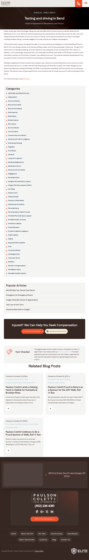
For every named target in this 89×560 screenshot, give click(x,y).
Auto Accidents (14, 101)
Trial (9, 246)
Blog (54, 540)
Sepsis (10, 239)
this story (26, 79)
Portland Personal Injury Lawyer (20, 216)
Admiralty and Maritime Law (18, 93)
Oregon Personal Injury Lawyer (19, 181)
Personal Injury (13, 208)
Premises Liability (14, 224)
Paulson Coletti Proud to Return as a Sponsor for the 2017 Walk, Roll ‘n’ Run (65, 390)
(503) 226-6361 (78, 3)
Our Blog (38, 13)
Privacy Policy (39, 551)
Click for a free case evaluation (32, 331)
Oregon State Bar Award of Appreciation (22, 300)
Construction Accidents (17, 135)
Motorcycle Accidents (16, 170)
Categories (13, 89)
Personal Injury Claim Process (19, 212)
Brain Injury (12, 116)
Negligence (12, 174)
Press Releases (13, 227)
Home (13, 534)
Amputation (12, 97)
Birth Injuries (13, 112)
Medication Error (14, 166)
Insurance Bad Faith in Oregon (18, 309)
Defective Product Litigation (19, 139)
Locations (43, 540)
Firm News (12, 151)
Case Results (73, 534)
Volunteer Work (14, 258)
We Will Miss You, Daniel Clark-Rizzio (20, 290)
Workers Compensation (17, 266)
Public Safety (49, 13)
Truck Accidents (14, 250)
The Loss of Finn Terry (15, 305)
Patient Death (13, 197)
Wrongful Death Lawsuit (17, 273)
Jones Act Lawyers (15, 158)
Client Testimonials (26, 540)
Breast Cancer (13, 120)
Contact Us (65, 540)
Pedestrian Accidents (16, 204)
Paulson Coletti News (16, 200)
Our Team (42, 534)
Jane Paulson (59, 24)
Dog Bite (11, 147)
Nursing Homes (13, 177)
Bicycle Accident (14, 105)
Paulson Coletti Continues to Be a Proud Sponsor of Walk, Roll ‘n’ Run (23, 433)
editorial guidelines (64, 352)
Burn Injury (12, 124)
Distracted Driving (15, 143)
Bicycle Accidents (15, 109)
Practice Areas (56, 534)
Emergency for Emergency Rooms (19, 295)
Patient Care (12, 193)
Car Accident (13, 132)
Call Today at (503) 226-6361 (57, 331)
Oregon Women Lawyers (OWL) (19, 185)
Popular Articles (16, 286)
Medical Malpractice (16, 162)
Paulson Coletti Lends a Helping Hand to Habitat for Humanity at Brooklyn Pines (22, 390)
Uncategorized (13, 254)
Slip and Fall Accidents (16, 243)
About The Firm (27, 534)
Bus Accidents (13, 128)
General (11, 154)
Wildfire (11, 262)
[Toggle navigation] (85, 3)
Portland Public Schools (17, 220)
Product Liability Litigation (18, 231)
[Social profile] (37, 512)
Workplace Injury (14, 269)
